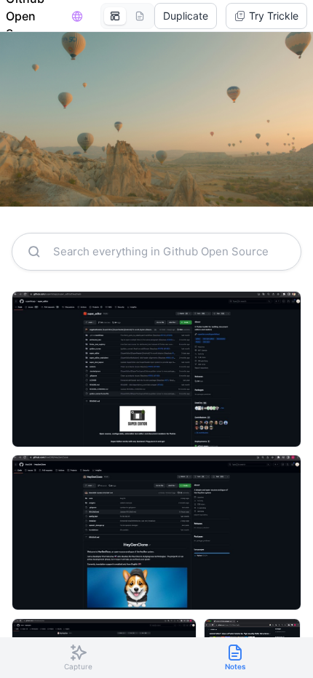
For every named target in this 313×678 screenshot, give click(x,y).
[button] (185, 16)
